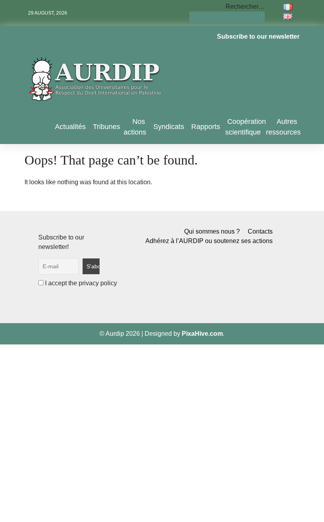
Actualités (70, 127)
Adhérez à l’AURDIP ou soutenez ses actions (209, 241)
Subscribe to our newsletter (258, 36)
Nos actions (135, 127)
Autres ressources (283, 127)
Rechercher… (245, 6)
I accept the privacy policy (80, 283)
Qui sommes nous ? (212, 231)
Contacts (260, 231)
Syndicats (168, 127)
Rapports (205, 127)
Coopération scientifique (245, 127)
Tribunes (106, 127)
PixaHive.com (202, 333)
